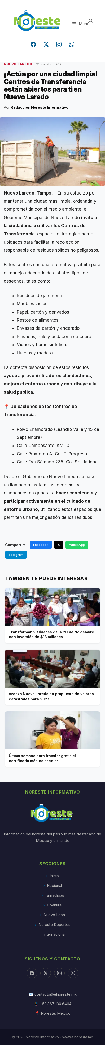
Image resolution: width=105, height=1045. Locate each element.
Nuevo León (54, 914)
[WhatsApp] (71, 44)
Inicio (54, 875)
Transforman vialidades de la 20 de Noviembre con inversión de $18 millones (51, 634)
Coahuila (54, 905)
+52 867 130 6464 (55, 1003)
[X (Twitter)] (46, 44)
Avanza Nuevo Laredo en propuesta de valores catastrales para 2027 (51, 696)
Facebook (40, 545)
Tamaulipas (54, 895)
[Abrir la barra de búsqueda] (91, 20)
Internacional (54, 934)
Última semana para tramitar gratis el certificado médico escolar (42, 758)
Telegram (16, 555)
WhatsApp (77, 545)
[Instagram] (58, 44)
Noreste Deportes (54, 924)
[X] (45, 973)
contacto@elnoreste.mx (55, 994)
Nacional (54, 885)
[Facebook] (33, 44)
